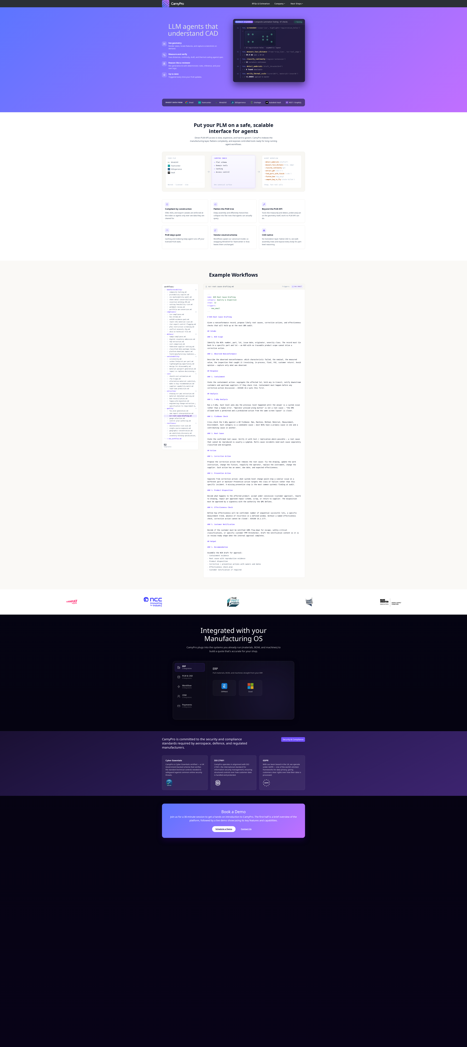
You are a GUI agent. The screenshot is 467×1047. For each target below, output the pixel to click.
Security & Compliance (293, 739)
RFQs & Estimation (261, 3)
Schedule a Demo (224, 829)
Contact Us (246, 829)
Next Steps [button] (296, 3)
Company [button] (279, 3)
